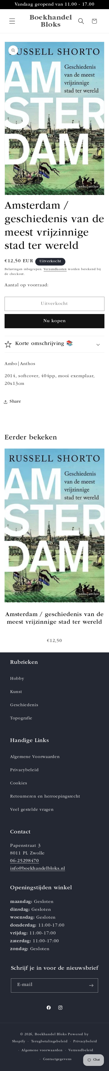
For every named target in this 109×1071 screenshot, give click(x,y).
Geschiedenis (24, 705)
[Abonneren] (91, 985)
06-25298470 (24, 861)
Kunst (16, 692)
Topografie (21, 718)
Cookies (18, 783)
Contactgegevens (57, 1059)
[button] (12, 21)
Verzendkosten (55, 269)
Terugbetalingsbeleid (49, 1041)
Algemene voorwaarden (42, 1050)
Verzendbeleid (80, 1050)
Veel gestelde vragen (31, 810)
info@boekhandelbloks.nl (37, 868)
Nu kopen (54, 321)
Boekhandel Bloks (51, 1034)
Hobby (17, 679)
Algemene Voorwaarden (35, 757)
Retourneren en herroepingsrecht (45, 797)
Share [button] (15, 402)
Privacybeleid (24, 770)
